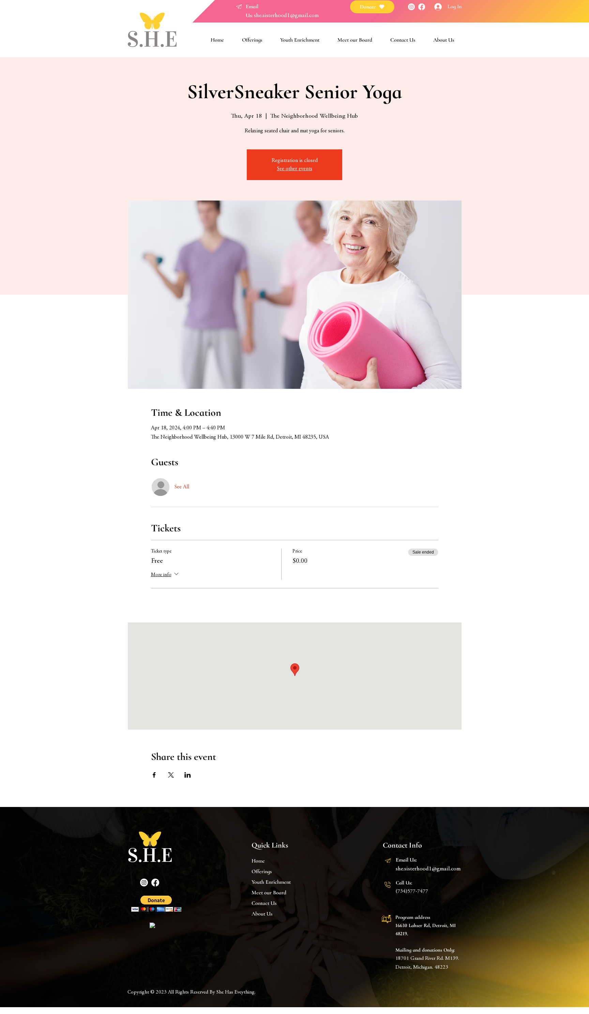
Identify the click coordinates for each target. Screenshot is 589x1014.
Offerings (262, 871)
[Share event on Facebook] (154, 775)
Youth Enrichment (271, 882)
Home (258, 860)
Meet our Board (269, 892)
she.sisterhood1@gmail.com (286, 16)
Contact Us (264, 903)
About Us (262, 913)
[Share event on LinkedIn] (187, 775)
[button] (156, 904)
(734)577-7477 (412, 891)
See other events (294, 169)
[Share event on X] (171, 775)
